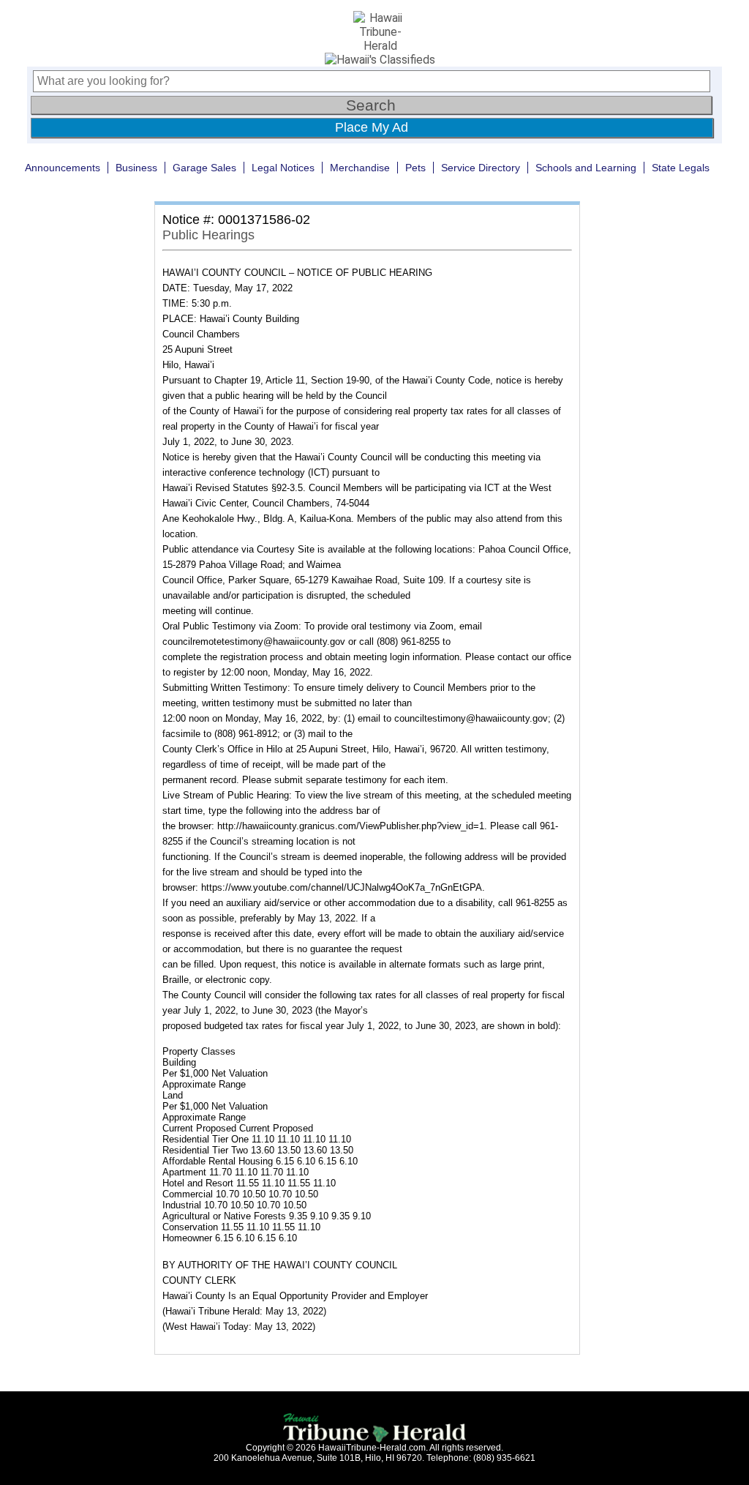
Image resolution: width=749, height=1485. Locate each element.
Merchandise (360, 167)
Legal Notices (283, 167)
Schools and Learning (585, 167)
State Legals (681, 167)
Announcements (62, 167)
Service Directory (480, 167)
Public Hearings (208, 235)
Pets (415, 167)
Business (136, 167)
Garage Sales (204, 167)
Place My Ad (371, 127)
